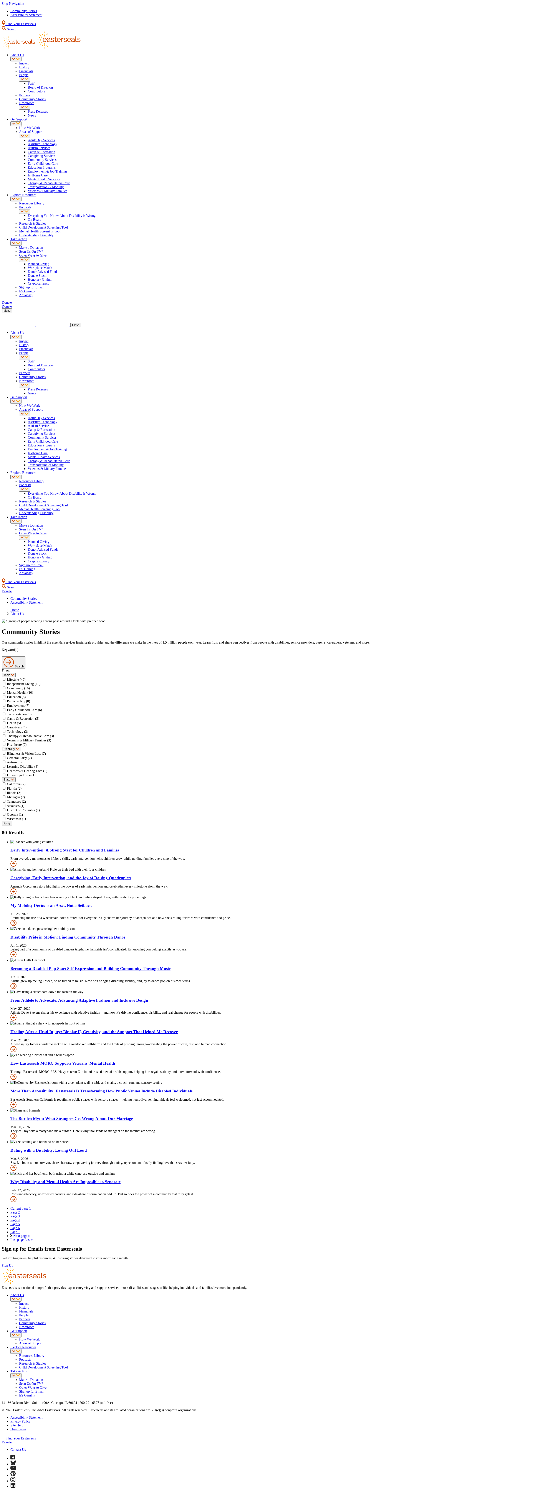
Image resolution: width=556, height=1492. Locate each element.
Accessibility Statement (26, 15)
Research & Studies (32, 223)
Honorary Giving (39, 279)
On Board (34, 219)
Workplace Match (40, 268)
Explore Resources (23, 195)
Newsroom (26, 103)
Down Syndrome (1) (21, 775)
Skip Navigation (13, 3)
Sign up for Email (31, 287)
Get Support (18, 119)
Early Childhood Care (43, 163)
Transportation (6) (19, 714)
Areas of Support (31, 131)
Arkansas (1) (15, 806)
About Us (17, 55)
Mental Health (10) (20, 692)
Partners (24, 95)
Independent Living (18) (23, 684)
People (23, 75)
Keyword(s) (10, 650)
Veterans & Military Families (47, 191)
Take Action (18, 239)
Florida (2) (14, 788)
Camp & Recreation (41, 152)
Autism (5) (14, 762)
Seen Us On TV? (31, 251)
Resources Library (31, 203)
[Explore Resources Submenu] (16, 199)
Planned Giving (38, 264)
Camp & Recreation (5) (23, 718)
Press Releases (38, 111)
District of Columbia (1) (23, 810)
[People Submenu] (24, 79)
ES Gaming (27, 291)
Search (11, 29)
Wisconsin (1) (16, 819)
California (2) (16, 784)
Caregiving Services (41, 156)
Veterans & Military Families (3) (29, 740)
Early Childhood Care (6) (24, 710)
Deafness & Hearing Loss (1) (27, 771)
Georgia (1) (15, 814)
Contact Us (18, 1449)
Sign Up (7, 1265)
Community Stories (23, 11)
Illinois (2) (14, 793)
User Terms (18, 1429)
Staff (31, 83)
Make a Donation (31, 247)
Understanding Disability (36, 235)
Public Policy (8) (18, 701)
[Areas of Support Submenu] (24, 136)
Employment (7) (18, 705)
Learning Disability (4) (22, 766)
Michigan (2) (16, 797)
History (24, 67)
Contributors (36, 91)
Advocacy (26, 295)
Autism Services (39, 148)
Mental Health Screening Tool (39, 231)
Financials (26, 71)
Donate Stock (37, 275)
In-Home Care (38, 175)
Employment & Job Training (47, 171)
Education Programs (42, 167)
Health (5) (14, 723)
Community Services (42, 159)
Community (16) (18, 688)
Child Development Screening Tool (43, 227)
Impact (23, 63)
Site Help (16, 1425)
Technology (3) (17, 731)
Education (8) (16, 697)
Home (14, 610)
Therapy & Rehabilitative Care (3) (30, 736)
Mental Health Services (44, 179)
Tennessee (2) (16, 801)
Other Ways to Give (32, 255)
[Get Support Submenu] (16, 123)
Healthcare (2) (16, 744)
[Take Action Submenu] (16, 243)
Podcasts (25, 207)
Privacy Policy (20, 1421)
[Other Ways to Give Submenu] (24, 259)
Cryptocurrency (38, 283)
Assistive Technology (42, 144)
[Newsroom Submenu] (24, 107)
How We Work (29, 128)
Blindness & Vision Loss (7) (26, 753)
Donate (7, 1442)
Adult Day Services (41, 140)
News (32, 115)
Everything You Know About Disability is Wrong (62, 215)
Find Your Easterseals (20, 24)
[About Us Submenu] (16, 59)
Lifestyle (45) (16, 679)
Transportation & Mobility (46, 187)
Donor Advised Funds (43, 271)
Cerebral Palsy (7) (19, 758)
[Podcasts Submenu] (24, 211)
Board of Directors (40, 87)
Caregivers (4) (16, 727)
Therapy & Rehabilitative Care (49, 183)
